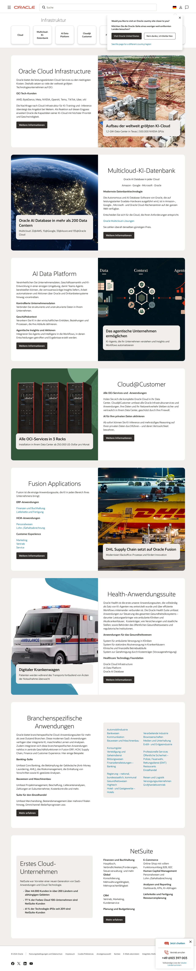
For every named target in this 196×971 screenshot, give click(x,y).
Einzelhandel (150, 770)
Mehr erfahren (27, 812)
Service (20, 547)
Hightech (112, 784)
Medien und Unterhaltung (157, 740)
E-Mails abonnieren (131, 954)
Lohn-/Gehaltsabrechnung (30, 527)
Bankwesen (113, 733)
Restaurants (149, 766)
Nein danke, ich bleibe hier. (160, 35)
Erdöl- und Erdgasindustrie (157, 744)
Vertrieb (20, 543)
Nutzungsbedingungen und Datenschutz (45, 954)
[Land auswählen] (174, 7)
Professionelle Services (155, 751)
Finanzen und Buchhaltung (30, 508)
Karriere (117, 954)
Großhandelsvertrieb (154, 784)
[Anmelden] (181, 7)
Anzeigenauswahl (104, 954)
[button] (9, 7)
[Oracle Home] (24, 7)
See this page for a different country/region (131, 44)
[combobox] (98, 7)
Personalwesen (24, 524)
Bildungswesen (115, 759)
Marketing (21, 540)
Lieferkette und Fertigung (29, 511)
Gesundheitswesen (117, 781)
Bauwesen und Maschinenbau (123, 740)
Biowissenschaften (153, 736)
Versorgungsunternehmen (157, 781)
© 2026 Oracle (17, 954)
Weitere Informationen (32, 124)
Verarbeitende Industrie (155, 733)
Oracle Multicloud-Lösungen (118, 220)
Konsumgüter (114, 747)
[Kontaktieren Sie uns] (187, 7)
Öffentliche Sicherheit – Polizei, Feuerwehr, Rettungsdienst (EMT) (155, 759)
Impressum (70, 954)
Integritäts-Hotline (149, 954)
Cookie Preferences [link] (86, 954)
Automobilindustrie (117, 729)
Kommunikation (115, 736)
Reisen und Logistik (153, 777)
